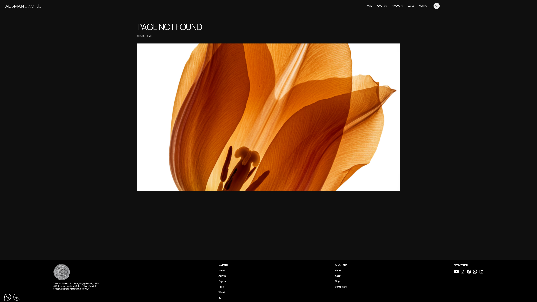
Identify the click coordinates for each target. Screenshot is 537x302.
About (338, 275)
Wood (221, 292)
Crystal (222, 281)
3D (220, 297)
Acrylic (222, 275)
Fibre (221, 286)
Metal (221, 270)
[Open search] (437, 6)
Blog (337, 281)
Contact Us (341, 286)
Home (338, 270)
